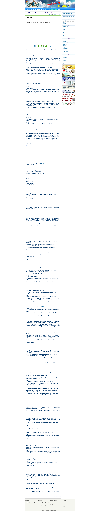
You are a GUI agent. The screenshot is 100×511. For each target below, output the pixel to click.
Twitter (64, 505)
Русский (43, 505)
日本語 (45, 505)
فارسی (45, 504)
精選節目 (38, 9)
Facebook (64, 504)
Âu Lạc (41, 502)
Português (39, 504)
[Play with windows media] (42, 45)
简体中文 (47, 502)
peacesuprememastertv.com (30, 502)
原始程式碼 (55, 14)
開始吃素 (49, 9)
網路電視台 (35, 9)
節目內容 (28, 9)
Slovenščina (39, 505)
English (39, 502)
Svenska (42, 504)
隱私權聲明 (51, 504)
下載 (41, 9)
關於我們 (59, 9)
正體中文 (44, 502)
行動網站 (64, 502)
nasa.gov (42, 163)
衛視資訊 (46, 9)
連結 (43, 9)
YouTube (64, 506)
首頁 (25, 9)
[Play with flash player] (38, 45)
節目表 (31, 9)
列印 (59, 14)
